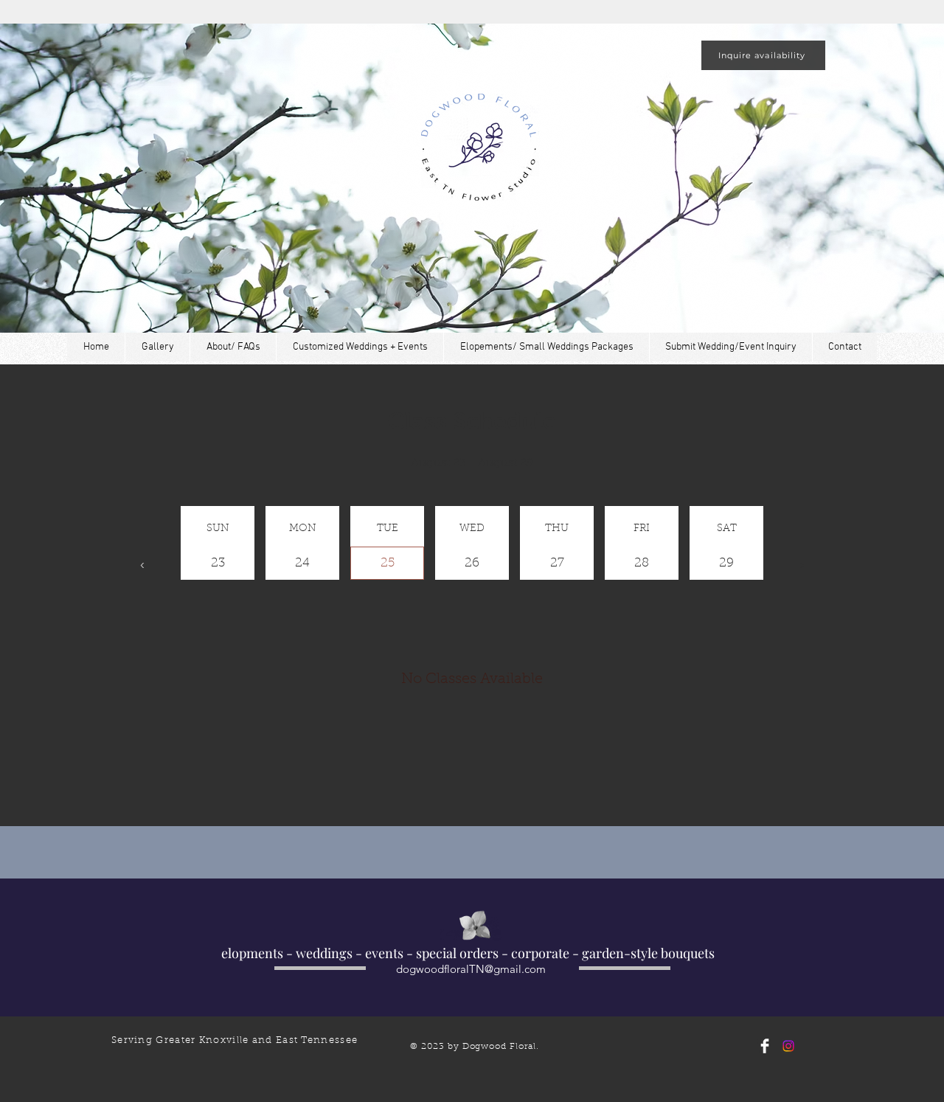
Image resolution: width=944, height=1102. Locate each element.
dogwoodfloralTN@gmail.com (471, 969)
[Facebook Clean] (764, 1046)
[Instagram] (788, 1046)
